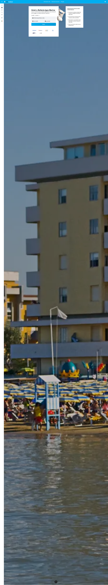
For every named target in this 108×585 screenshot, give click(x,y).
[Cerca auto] (1, 10)
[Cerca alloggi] (1, 7)
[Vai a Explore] (1, 15)
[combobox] (35, 15)
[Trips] (1, 18)
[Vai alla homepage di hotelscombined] (8, 1)
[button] (2, 2)
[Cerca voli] (1, 5)
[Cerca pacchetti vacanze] (1, 12)
